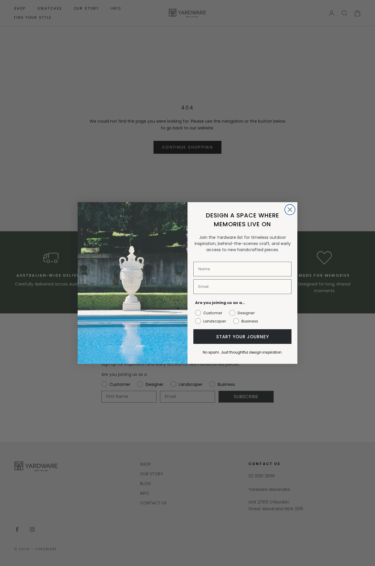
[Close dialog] (290, 210)
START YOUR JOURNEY (242, 337)
